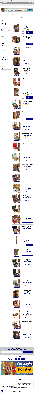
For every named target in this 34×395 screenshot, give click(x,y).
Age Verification (19, 391)
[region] (25, 384)
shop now (27, 52)
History (29, 3)
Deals (24, 4)
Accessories (21, 4)
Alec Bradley (9, 12)
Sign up (27, 352)
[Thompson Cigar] (4, 2)
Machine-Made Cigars (12, 4)
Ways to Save (28, 4)
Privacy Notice (26, 387)
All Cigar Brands (5, 4)
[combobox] (17, 7)
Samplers (17, 4)
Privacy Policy (14, 391)
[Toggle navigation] (0, 2)
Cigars (1, 4)
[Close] (32, 379)
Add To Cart (29, 32)
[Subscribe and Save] (17, 368)
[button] (5, 22)
